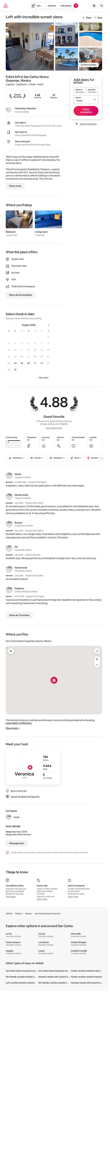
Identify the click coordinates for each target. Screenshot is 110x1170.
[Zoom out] (97, 665)
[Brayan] (9, 524)
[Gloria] (9, 475)
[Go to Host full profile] (33, 767)
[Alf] (9, 548)
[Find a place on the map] (11, 651)
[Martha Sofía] (9, 496)
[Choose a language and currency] (94, 6)
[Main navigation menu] (101, 6)
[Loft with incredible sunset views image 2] (66, 34)
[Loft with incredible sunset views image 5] (90, 59)
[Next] (102, 458)
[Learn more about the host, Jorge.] (8, 817)
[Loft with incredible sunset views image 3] (66, 59)
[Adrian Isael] (9, 569)
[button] (48, 337)
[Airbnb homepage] (5, 5)
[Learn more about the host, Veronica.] (8, 110)
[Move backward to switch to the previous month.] (8, 325)
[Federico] (9, 590)
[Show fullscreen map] (97, 651)
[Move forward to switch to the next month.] (49, 325)
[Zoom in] (97, 659)
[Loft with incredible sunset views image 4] (90, 34)
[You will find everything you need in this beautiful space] (30, 47)
